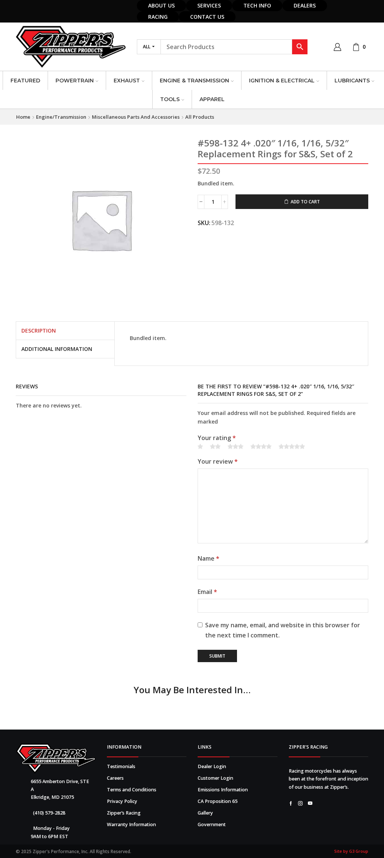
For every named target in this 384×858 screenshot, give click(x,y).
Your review (218, 461)
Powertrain (75, 80)
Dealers (305, 5)
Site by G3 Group (351, 851)
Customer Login (215, 778)
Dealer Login (212, 766)
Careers (115, 778)
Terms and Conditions (131, 789)
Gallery (205, 813)
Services (209, 5)
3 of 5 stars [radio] (235, 446)
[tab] (38, 330)
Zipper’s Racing (124, 813)
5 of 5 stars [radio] (292, 446)
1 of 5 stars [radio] (200, 446)
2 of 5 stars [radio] (215, 446)
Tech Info (257, 5)
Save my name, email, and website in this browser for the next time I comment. (282, 630)
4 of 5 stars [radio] (261, 446)
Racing (158, 16)
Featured (25, 80)
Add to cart (305, 201)
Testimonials (121, 766)
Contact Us (207, 16)
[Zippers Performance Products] (56, 758)
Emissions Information (223, 789)
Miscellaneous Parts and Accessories (136, 116)
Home (23, 116)
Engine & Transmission (194, 80)
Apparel (212, 99)
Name (208, 558)
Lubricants (352, 80)
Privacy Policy (122, 801)
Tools (170, 99)
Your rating (217, 438)
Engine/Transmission (61, 116)
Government (212, 824)
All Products (199, 116)
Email (207, 592)
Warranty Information (131, 824)
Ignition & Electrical (282, 80)
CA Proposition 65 (217, 801)
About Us (161, 5)
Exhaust (127, 80)
